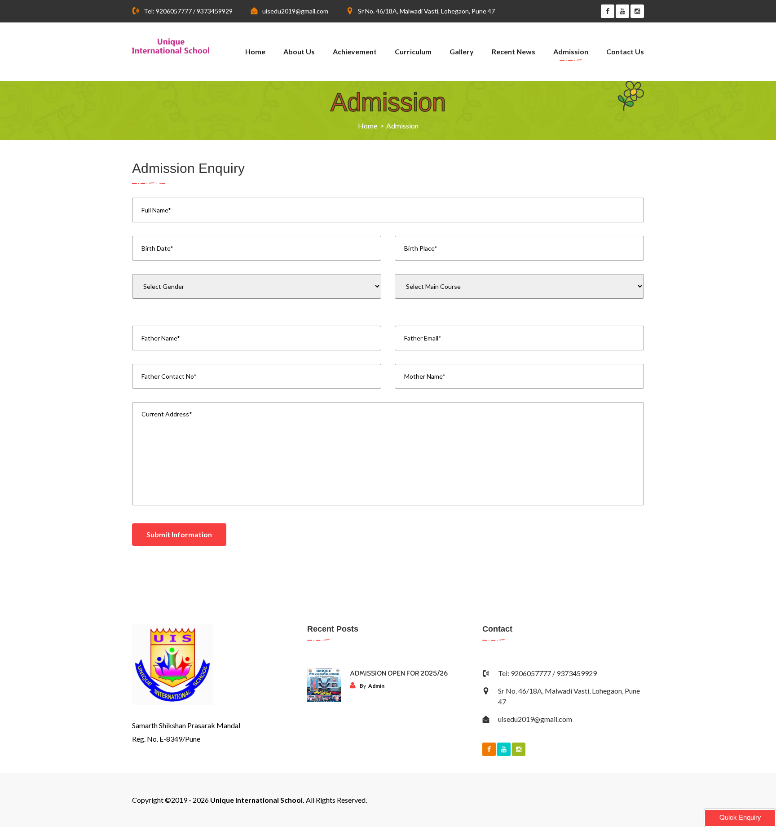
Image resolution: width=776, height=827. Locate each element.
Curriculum (413, 51)
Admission (570, 51)
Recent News (513, 51)
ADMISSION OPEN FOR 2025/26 (399, 673)
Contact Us (625, 51)
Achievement (355, 51)
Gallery (462, 51)
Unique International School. (257, 800)
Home (255, 51)
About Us (299, 51)
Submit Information (179, 534)
